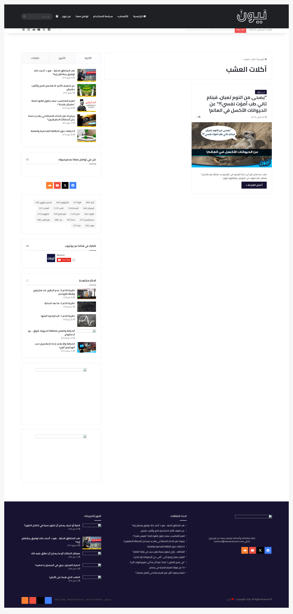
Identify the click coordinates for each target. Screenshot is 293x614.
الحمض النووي (43, 202)
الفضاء (44, 208)
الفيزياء (89, 214)
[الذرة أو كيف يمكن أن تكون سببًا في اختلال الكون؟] (92, 529)
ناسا (77, 225)
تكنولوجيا (43, 214)
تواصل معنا (82, 16)
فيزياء (89, 225)
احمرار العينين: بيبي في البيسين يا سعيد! (57, 565)
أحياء (90, 202)
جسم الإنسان (87, 220)
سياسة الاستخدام (103, 16)
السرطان (88, 208)
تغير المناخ (60, 214)
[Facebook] (48, 600)
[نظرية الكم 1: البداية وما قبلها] (86, 320)
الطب (58, 208)
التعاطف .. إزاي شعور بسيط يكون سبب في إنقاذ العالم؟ (159, 551)
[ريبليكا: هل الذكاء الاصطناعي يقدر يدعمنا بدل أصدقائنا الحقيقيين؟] (86, 120)
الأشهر (62, 58)
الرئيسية (138, 16)
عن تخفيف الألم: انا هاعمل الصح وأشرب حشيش (53, 87)
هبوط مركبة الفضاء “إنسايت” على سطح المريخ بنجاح (209, 30)
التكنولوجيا (62, 202)
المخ (75, 214)
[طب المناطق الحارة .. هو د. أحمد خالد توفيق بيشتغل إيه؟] (86, 75)
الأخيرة (88, 58)
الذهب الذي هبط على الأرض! (64, 577)
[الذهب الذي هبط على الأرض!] (92, 581)
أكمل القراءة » (254, 185)
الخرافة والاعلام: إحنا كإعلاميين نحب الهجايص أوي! (55, 346)
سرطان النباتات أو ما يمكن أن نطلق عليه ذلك (55, 553)
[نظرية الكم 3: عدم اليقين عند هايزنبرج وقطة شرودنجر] (86, 294)
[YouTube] (32, 600)
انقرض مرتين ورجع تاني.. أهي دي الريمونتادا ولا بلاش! (159, 557)
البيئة (77, 202)
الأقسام (123, 16)
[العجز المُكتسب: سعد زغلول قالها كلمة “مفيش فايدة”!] (86, 105)
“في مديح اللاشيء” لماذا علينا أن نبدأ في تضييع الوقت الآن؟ (157, 562)
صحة (71, 220)
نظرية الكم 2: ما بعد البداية (59, 303)
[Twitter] (40, 600)
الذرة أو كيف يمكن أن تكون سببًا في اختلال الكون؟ (52, 525)
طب (58, 220)
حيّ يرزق (261, 92)
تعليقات (35, 58)
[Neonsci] (251, 16)
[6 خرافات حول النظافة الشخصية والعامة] (86, 135)
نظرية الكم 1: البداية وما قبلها (58, 316)
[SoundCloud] (25, 600)
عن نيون (66, 16)
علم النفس (43, 220)
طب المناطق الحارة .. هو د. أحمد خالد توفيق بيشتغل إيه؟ (54, 72)
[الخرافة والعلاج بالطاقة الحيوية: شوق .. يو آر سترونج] (86, 334)
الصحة (73, 208)
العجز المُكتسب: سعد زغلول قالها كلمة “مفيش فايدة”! (53, 103)
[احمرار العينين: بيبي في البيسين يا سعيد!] (92, 568)
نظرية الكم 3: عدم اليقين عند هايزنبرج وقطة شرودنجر (54, 292)
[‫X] (65, 185)
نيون (229, 599)
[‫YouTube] (57, 185)
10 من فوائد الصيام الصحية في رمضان (167, 567)
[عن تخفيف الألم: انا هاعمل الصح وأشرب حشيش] (86, 90)
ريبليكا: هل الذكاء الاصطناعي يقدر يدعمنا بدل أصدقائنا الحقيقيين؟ (51, 118)
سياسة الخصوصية (75, 599)
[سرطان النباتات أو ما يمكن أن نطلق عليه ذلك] (92, 556)
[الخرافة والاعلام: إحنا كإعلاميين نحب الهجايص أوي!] (86, 347)
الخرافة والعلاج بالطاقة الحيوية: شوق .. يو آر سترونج (51, 333)
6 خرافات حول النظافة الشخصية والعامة (53, 131)
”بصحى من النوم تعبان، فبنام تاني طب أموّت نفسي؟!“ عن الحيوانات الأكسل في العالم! (237, 103)
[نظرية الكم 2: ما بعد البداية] (86, 306)
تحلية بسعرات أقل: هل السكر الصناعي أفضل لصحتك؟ (160, 573)
